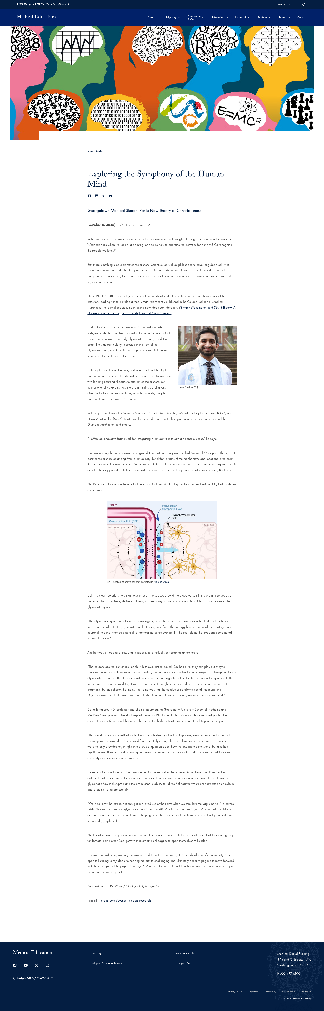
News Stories (95, 151)
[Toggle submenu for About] (157, 17)
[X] (103, 196)
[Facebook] (89, 196)
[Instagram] (47, 965)
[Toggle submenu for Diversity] (179, 17)
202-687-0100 (290, 973)
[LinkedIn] (96, 196)
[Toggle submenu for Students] (270, 17)
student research (140, 900)
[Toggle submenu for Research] (249, 17)
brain (104, 900)
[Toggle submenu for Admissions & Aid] (203, 17)
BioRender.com (161, 582)
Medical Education (36, 17)
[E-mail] (110, 196)
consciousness (119, 900)
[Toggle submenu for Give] (305, 17)
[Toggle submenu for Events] (289, 17)
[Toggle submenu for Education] (227, 17)
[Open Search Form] (304, 4)
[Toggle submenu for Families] (288, 4)
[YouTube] (26, 965)
